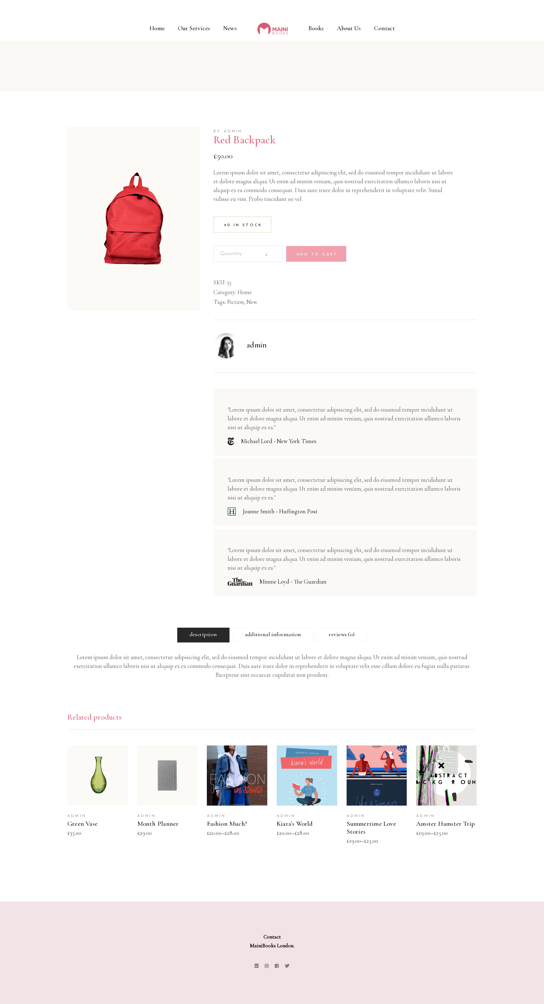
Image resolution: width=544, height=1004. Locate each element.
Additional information (273, 634)
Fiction (235, 301)
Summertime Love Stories (371, 828)
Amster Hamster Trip (445, 824)
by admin (228, 131)
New (252, 301)
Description (203, 634)
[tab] (203, 635)
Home (244, 292)
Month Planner (158, 824)
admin (257, 345)
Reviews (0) (341, 634)
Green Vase (82, 824)
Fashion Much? (227, 824)
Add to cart (317, 254)
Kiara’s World (295, 824)
